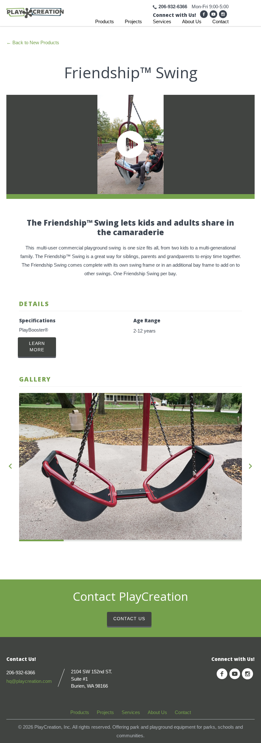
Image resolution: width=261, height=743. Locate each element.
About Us (191, 21)
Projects (133, 21)
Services (162, 21)
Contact (220, 21)
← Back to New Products (32, 42)
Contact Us (129, 618)
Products (104, 21)
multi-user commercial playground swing (79, 247)
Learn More (37, 346)
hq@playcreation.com (29, 681)
